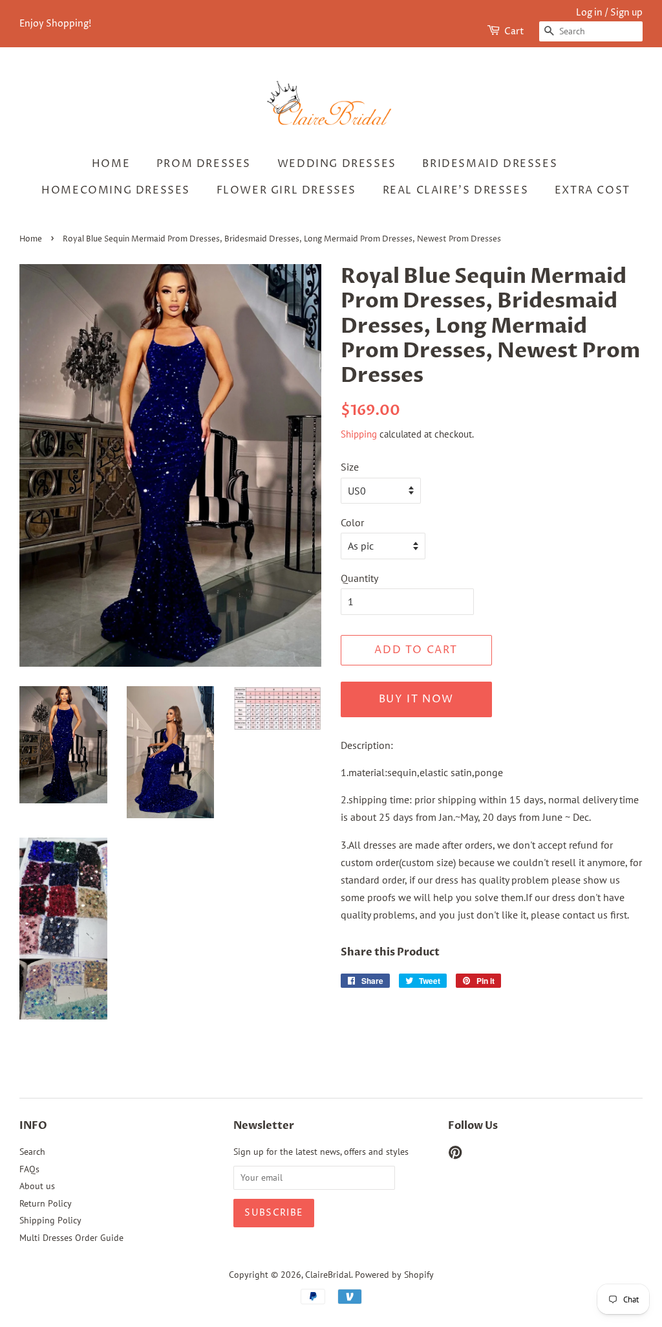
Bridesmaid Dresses (489, 164)
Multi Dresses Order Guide (71, 1237)
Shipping (359, 434)
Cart (514, 31)
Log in (589, 12)
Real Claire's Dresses (456, 190)
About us (37, 1186)
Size (350, 466)
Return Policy (45, 1203)
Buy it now (416, 699)
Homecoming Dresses (115, 190)
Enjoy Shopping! (55, 23)
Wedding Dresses (336, 164)
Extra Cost (592, 190)
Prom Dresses (203, 164)
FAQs (29, 1169)
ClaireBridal (328, 1274)
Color (352, 522)
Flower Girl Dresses (286, 190)
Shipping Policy (50, 1220)
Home (111, 164)
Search (32, 1151)
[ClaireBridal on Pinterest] (455, 1155)
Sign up (626, 12)
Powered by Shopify (394, 1274)
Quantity (359, 578)
